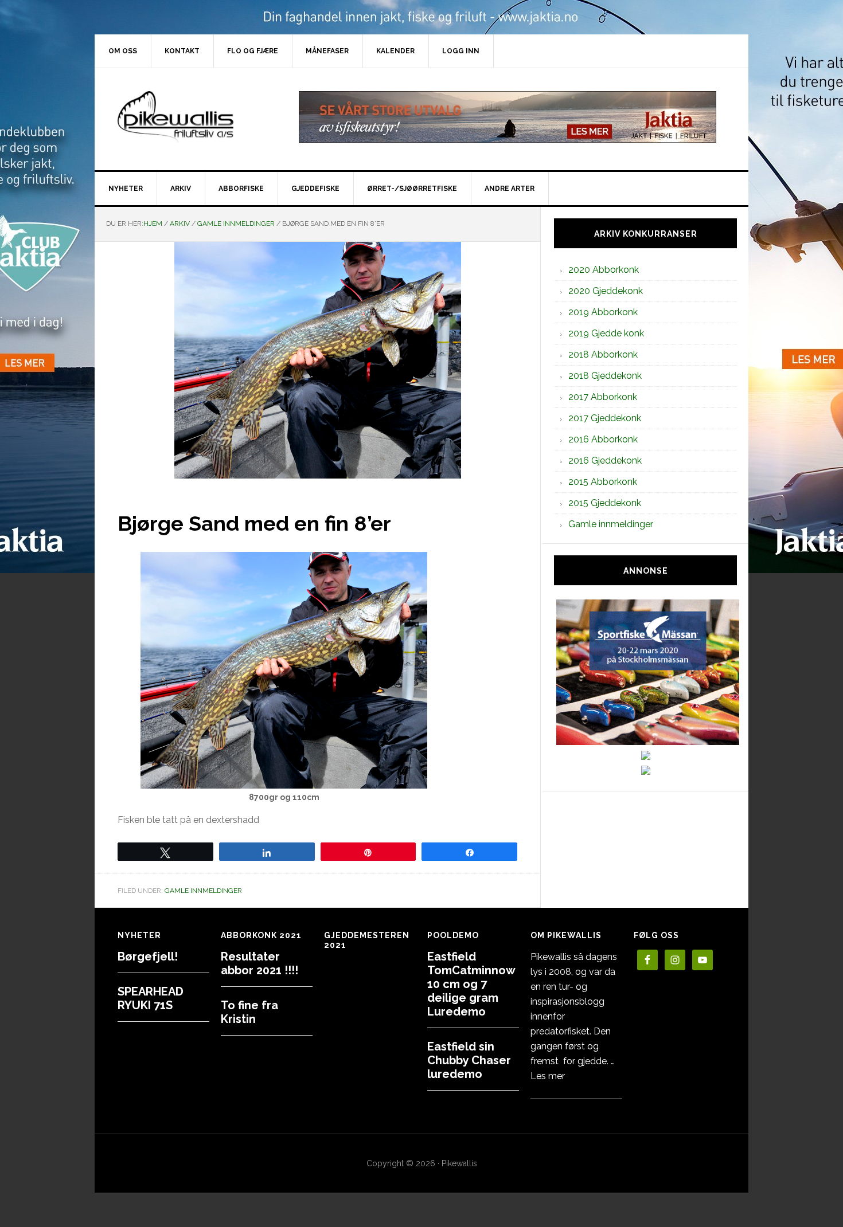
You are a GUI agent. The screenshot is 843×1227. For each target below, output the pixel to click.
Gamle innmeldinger (203, 891)
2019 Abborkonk (603, 312)
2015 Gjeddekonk (604, 502)
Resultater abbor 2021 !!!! (259, 963)
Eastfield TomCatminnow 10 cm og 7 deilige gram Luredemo (471, 984)
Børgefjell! (148, 956)
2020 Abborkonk (603, 269)
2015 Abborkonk (602, 481)
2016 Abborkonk (603, 439)
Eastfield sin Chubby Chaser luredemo (469, 1060)
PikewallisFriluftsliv (192, 117)
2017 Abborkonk (602, 396)
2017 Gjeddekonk (604, 418)
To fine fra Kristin (249, 1012)
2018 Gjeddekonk (605, 375)
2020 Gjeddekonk (605, 290)
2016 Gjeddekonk (605, 460)
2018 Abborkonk (603, 354)
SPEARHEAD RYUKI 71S (151, 998)
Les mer (547, 1076)
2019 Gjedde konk (606, 333)
